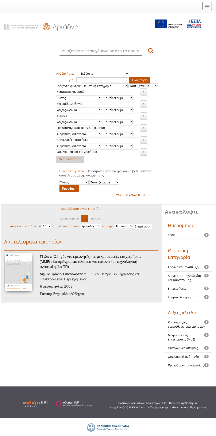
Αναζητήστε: (65, 73)
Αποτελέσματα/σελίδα (25, 226)
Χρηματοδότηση (179, 297)
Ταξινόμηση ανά (68, 226)
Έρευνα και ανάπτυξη (183, 267)
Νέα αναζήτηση (70, 159)
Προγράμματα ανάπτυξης (186, 365)
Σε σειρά (108, 226)
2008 (171, 235)
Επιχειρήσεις (177, 289)
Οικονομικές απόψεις (183, 348)
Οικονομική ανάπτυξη (183, 357)
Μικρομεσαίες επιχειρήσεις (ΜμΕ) (181, 337)
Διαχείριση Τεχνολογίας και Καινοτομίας (184, 278)
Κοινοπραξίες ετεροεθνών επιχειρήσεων (186, 324)
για (71, 80)
